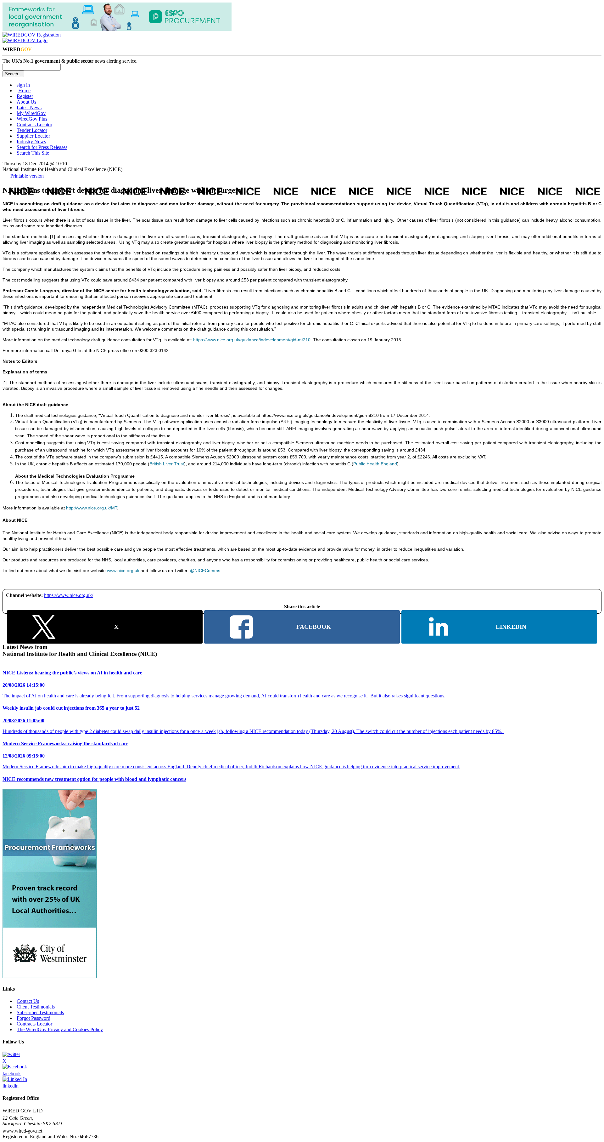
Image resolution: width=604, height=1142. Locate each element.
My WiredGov (31, 113)
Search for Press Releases (42, 147)
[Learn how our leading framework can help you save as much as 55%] (50, 976)
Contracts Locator (34, 124)
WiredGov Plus (32, 119)
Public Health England (375, 463)
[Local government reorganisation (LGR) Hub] (117, 29)
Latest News (29, 107)
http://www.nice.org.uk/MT (91, 507)
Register (25, 96)
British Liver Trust (166, 463)
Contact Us (28, 1001)
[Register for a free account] (32, 34)
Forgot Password (33, 1018)
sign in (23, 85)
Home (24, 90)
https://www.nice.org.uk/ (68, 595)
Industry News (31, 141)
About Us (26, 102)
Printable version (27, 176)
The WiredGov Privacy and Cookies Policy (60, 1029)
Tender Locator (32, 130)
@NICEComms (205, 570)
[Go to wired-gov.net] (25, 40)
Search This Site (33, 153)
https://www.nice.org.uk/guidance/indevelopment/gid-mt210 (251, 339)
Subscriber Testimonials (40, 1012)
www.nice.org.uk (123, 570)
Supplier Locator (33, 136)
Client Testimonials (36, 1006)
